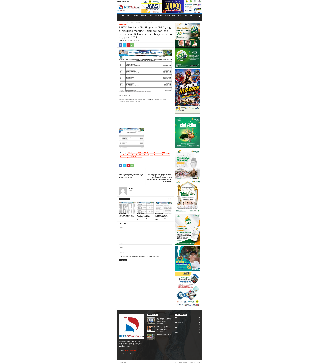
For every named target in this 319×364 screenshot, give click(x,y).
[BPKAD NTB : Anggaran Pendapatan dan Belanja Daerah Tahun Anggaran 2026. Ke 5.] (163, 207)
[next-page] (171, 199)
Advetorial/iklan (126, 22)
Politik (129, 15)
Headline (177, 325)
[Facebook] (120, 45)
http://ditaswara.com (133, 190)
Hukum (136, 15)
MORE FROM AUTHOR (136, 199)
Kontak (198, 362)
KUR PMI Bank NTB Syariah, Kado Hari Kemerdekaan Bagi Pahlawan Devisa (164, 319)
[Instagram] (124, 353)
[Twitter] (124, 45)
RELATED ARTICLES (124, 199)
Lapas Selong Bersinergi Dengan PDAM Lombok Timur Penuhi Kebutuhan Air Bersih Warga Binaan (131, 175)
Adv (176, 327)
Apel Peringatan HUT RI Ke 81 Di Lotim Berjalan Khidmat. (164, 335)
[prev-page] (169, 199)
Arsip (174, 15)
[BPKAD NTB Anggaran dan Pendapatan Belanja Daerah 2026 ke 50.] (127, 207)
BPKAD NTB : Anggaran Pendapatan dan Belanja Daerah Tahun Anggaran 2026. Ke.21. (145, 217)
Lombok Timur (178, 320)
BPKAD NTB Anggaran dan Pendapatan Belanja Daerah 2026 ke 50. (126, 216)
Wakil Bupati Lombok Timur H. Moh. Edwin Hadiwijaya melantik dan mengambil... (164, 328)
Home (120, 22)
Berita (122, 15)
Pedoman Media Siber (183, 362)
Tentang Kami (192, 362)
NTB (151, 15)
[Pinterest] (128, 45)
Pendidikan (158, 15)
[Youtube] (130, 353)
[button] (199, 17)
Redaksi (122, 19)
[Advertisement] (145, 115)
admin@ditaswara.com (130, 350)
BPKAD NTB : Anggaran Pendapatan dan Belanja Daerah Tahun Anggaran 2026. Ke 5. (163, 217)
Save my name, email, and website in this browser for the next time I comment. (140, 256)
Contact (167, 15)
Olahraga (144, 15)
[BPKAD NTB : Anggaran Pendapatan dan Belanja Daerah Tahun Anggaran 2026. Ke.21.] (145, 207)
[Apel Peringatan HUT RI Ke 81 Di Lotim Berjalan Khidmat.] (151, 337)
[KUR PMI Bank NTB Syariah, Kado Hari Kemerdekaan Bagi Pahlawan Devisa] (151, 320)
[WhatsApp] (132, 45)
